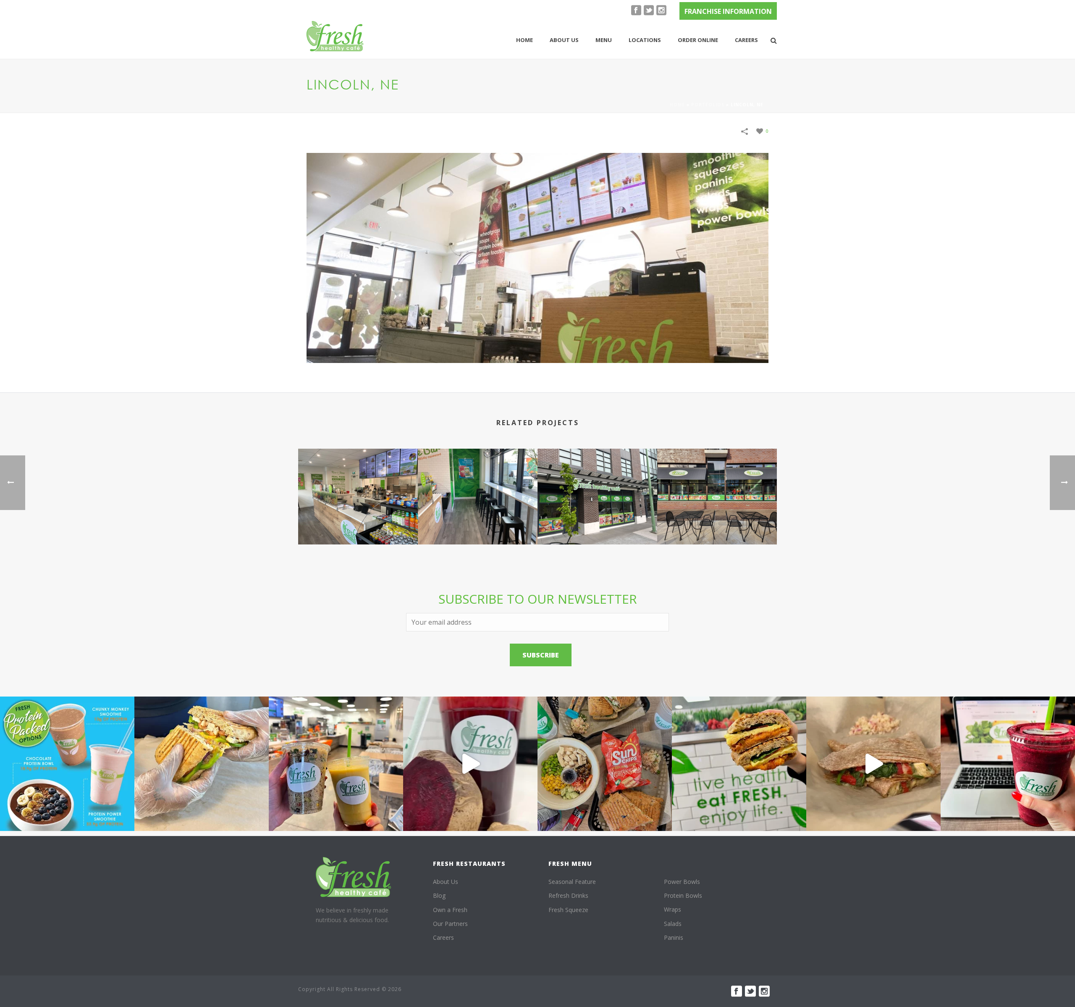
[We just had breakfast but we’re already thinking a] (201, 764)
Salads (673, 924)
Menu (603, 40)
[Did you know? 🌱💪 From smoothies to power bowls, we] (67, 764)
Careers (746, 40)
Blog (439, 895)
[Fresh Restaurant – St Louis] (717, 484)
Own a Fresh (450, 910)
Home (524, 40)
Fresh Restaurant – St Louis (717, 522)
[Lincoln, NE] (537, 257)
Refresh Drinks (568, 895)
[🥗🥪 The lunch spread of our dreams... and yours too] (605, 764)
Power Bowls (682, 882)
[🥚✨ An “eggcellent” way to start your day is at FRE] (739, 764)
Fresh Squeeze (568, 910)
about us (564, 40)
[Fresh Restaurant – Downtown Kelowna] (358, 484)
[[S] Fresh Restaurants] (353, 877)
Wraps (672, 909)
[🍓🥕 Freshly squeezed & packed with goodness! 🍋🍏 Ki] (470, 764)
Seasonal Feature (572, 882)
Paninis (673, 937)
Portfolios (707, 105)
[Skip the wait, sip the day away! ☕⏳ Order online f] (1008, 764)
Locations (645, 40)
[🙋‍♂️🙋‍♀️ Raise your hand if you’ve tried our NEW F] (873, 764)
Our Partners (450, 924)
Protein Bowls (683, 895)
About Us (445, 882)
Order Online (698, 40)
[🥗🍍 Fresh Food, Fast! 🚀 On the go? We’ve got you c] (336, 764)
